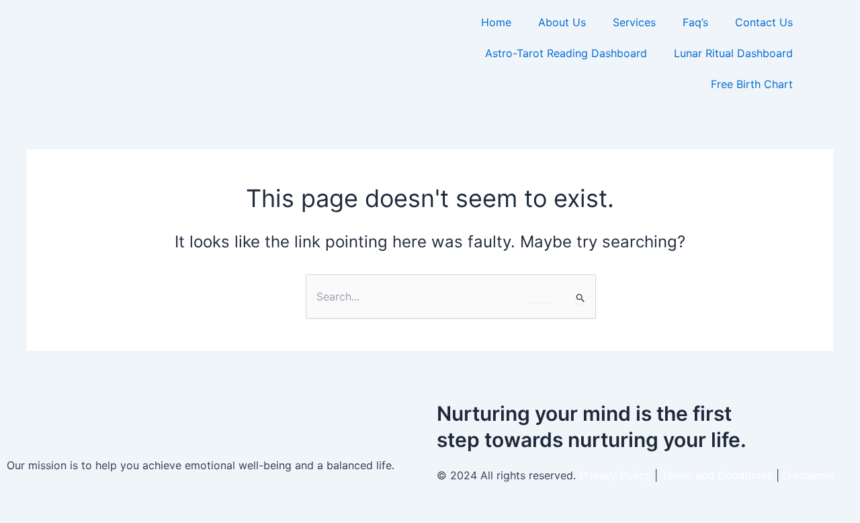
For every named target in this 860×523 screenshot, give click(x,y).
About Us (562, 22)
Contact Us (764, 22)
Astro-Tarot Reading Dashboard (566, 53)
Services (634, 22)
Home (496, 22)
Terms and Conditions (718, 475)
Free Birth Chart (752, 84)
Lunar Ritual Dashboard (733, 53)
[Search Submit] (581, 298)
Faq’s (695, 22)
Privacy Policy (615, 475)
